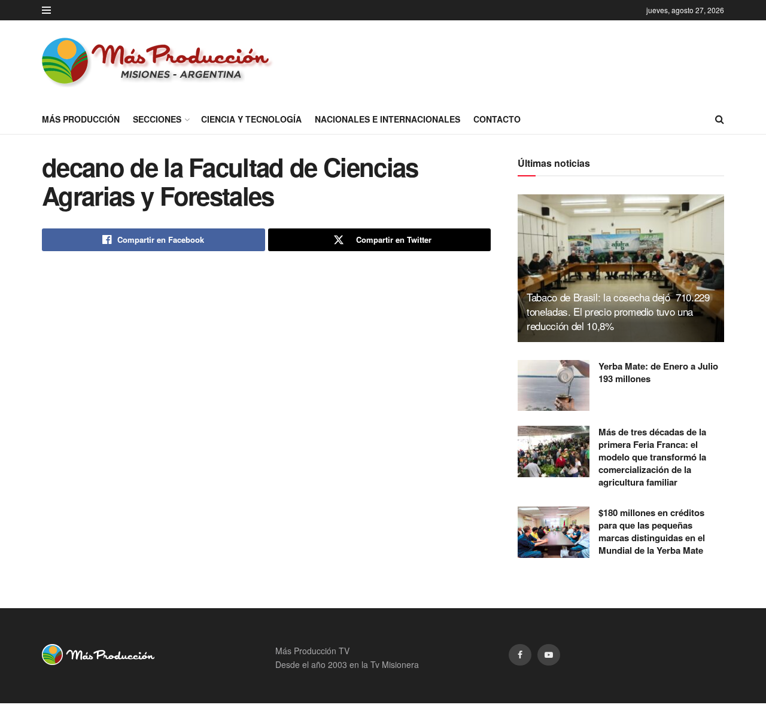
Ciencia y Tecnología (251, 119)
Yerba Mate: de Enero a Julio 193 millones (658, 372)
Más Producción (81, 119)
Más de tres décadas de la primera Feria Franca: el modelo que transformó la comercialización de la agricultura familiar (652, 457)
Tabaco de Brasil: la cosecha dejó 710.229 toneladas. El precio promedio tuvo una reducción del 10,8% (618, 311)
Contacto (497, 119)
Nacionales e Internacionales (387, 119)
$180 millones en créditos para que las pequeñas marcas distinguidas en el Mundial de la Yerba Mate (651, 531)
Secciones (157, 119)
